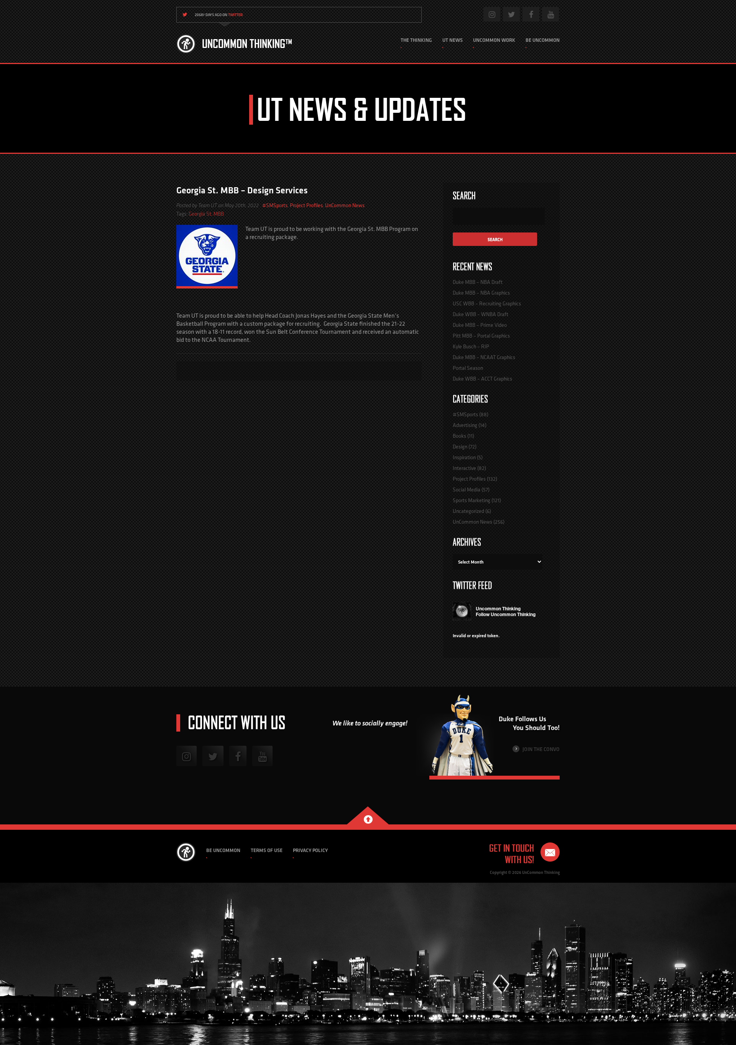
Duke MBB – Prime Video (480, 324)
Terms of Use (267, 850)
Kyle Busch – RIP (471, 346)
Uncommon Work (494, 40)
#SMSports (275, 205)
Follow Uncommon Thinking (506, 614)
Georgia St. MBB (206, 214)
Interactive (464, 468)
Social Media (466, 489)
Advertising (465, 425)
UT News (452, 40)
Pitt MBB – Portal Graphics (481, 335)
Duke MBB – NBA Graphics (481, 292)
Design (460, 446)
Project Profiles (306, 205)
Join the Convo (540, 749)
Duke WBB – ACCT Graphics (482, 378)
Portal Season (468, 367)
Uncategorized (468, 511)
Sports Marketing (471, 500)
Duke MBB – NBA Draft (478, 282)
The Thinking (416, 40)
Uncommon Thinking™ (247, 44)
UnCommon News (345, 205)
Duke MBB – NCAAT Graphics (484, 357)
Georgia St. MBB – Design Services (242, 190)
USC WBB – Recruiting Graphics (487, 303)
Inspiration (464, 457)
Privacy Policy (310, 850)
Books (459, 435)
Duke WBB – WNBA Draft (480, 314)
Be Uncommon (543, 40)
